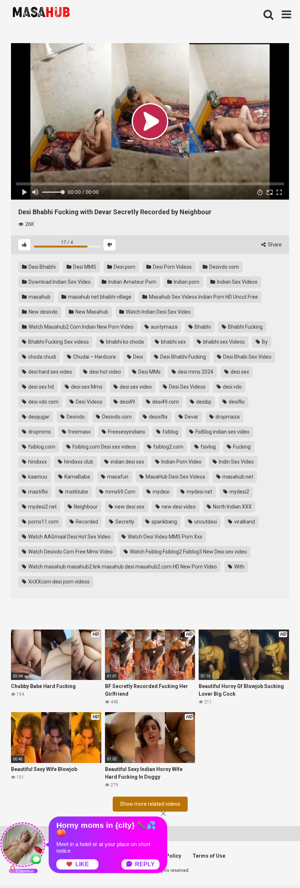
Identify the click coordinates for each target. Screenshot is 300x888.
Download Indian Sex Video (59, 282)
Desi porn (124, 267)
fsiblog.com (41, 447)
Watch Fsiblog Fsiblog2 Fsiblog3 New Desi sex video (188, 552)
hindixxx (37, 462)
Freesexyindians (126, 432)
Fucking (241, 447)
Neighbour (85, 507)
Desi (137, 357)
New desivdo (42, 312)
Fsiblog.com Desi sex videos (103, 447)
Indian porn (186, 282)
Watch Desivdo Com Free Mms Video (70, 552)
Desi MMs (149, 372)
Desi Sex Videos (187, 387)
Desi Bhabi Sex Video (246, 357)
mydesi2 (238, 492)
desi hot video (104, 372)
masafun (117, 477)
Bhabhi (202, 327)
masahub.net (237, 477)
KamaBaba (76, 477)
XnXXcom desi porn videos (58, 582)
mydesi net (198, 492)
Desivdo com (223, 267)
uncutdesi (205, 522)
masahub (38, 297)
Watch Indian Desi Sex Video (158, 312)
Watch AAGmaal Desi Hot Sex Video (68, 537)
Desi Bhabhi (41, 267)
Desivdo (75, 417)
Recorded (86, 522)
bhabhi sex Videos (223, 342)
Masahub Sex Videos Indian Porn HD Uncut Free (203, 297)
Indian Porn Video (181, 462)
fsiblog (169, 432)
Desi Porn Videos (172, 267)
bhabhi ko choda (124, 342)
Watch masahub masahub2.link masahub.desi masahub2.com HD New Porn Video (122, 567)
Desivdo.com (116, 417)
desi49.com (165, 402)
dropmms (39, 432)
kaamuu (37, 477)
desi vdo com (43, 402)
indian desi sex (126, 462)
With (238, 567)
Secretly (124, 522)
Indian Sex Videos (237, 282)
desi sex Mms (86, 387)
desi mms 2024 (195, 372)
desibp (203, 402)
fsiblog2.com (167, 447)
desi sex (239, 372)
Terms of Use (208, 856)
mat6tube (76, 492)
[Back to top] (275, 865)
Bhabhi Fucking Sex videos (58, 342)
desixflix (158, 417)
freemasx (79, 432)
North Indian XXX (232, 507)
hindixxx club (78, 462)
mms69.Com (119, 492)
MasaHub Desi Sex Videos (175, 477)
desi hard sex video (49, 372)
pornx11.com (43, 522)
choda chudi (41, 357)
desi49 (127, 402)
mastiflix (37, 492)
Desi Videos (88, 402)
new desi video (178, 507)
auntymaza (163, 327)
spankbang (163, 522)
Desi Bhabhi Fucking (182, 357)
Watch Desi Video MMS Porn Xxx (164, 537)
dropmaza (227, 417)
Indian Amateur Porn (131, 282)
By (264, 342)
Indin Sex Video (236, 462)
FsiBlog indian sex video (222, 432)
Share (274, 244)
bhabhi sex (173, 342)
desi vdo (232, 387)
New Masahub (91, 312)
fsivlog (207, 447)
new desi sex (129, 507)
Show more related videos (150, 804)
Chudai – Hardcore (94, 357)
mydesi (160, 492)
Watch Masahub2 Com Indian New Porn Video (80, 327)
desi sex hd (40, 387)
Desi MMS (84, 267)
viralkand (244, 522)
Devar (191, 417)
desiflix (236, 402)
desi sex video (135, 387)
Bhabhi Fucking (245, 327)
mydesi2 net (42, 507)
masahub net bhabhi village (99, 297)
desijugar (38, 417)
